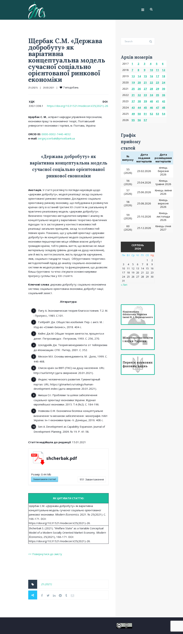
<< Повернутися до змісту (45, 554)
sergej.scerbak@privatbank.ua (56, 138)
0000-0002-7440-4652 (56, 134)
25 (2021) (33, 87)
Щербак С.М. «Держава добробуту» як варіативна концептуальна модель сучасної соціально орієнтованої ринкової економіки (66, 60)
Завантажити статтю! (44, 479)
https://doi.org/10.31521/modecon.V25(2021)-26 (77, 106)
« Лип (124, 284)
